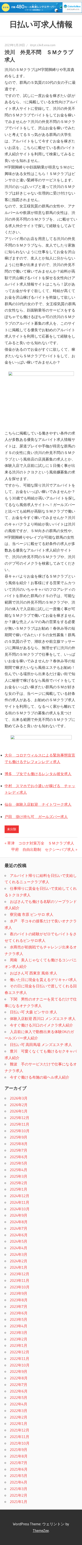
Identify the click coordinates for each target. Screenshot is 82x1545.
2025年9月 (18, 1137)
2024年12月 (19, 1195)
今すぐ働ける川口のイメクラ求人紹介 (41, 1025)
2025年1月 (18, 1189)
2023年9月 (18, 1293)
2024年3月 (18, 1254)
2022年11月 (19, 1358)
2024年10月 (20, 1209)
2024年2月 (18, 1261)
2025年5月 (18, 1163)
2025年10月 (20, 1130)
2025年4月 (18, 1169)
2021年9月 (18, 1449)
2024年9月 (18, 1215)
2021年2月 (18, 1495)
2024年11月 (19, 1202)
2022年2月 (18, 1417)
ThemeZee (41, 1530)
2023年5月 (18, 1319)
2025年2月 (18, 1183)
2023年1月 (18, 1345)
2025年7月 (18, 1150)
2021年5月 (18, 1475)
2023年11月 (19, 1280)
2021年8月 (19, 1456)
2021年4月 (18, 1482)
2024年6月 (19, 1235)
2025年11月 (19, 1124)
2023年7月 (18, 1306)
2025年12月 (19, 1117)
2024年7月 (18, 1228)
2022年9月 (18, 1371)
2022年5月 (18, 1397)
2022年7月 (18, 1384)
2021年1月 (18, 1501)
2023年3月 (18, 1332)
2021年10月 (20, 1443)
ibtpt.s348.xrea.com (43, 45)
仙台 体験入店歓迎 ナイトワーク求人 (38, 804)
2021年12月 (19, 1430)
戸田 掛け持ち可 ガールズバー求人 (36, 816)
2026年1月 (19, 1111)
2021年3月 (18, 1488)
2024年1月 (18, 1267)
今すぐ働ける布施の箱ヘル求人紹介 (39, 1077)
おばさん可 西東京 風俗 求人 (33, 973)
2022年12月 (19, 1352)
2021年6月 (19, 1469)
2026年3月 (19, 1098)
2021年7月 (18, 1462)
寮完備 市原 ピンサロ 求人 (31, 914)
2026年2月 (19, 1104)
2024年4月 (18, 1247)
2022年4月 (18, 1404)
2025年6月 (19, 1156)
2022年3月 (18, 1410)
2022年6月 (19, 1391)
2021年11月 (19, 1436)
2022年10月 (20, 1365)
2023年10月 (20, 1287)
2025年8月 (19, 1143)
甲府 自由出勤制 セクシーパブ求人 (43, 849)
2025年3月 (18, 1176)
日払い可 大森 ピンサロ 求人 (33, 1012)
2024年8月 (19, 1221)
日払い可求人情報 (41, 24)
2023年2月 (18, 1339)
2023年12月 (19, 1274)
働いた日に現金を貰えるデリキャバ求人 (43, 979)
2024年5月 (18, 1241)
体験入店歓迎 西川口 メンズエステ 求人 (43, 1018)
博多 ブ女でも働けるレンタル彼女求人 (38, 773)
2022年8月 (19, 1378)
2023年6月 (19, 1313)
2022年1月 (18, 1423)
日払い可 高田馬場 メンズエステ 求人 (41, 1044)
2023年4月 (18, 1326)
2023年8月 (19, 1300)
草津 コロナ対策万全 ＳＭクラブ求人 (40, 843)
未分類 (11, 829)
